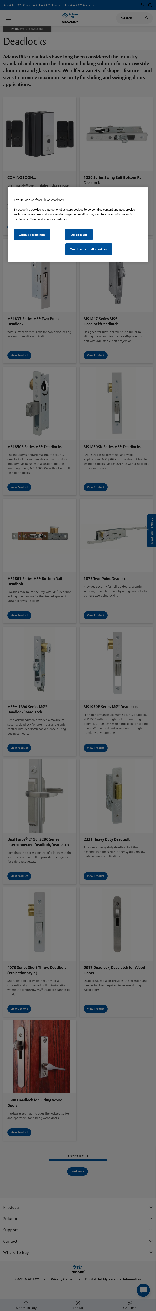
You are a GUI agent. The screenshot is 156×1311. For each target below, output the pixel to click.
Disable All (79, 235)
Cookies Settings (32, 235)
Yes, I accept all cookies (88, 249)
